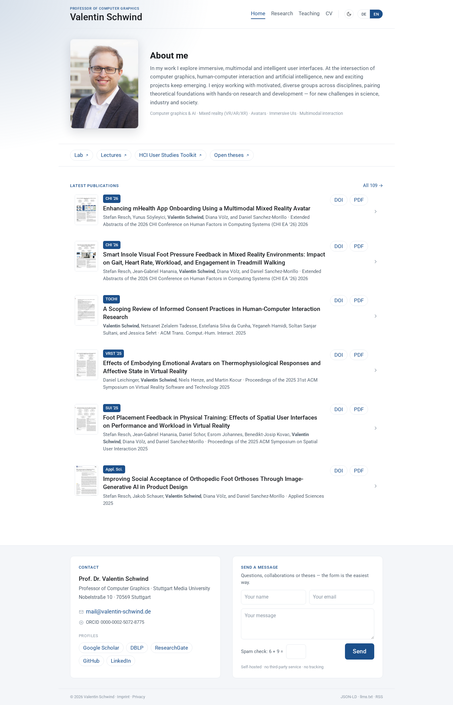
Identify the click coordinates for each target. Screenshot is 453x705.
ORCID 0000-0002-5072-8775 (115, 622)
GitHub (91, 661)
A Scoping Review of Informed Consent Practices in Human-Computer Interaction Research (211, 313)
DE (363, 14)
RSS (379, 696)
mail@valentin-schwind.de (118, 612)
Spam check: (262, 651)
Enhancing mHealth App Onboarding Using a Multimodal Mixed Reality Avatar (206, 208)
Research (282, 13)
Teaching (309, 13)
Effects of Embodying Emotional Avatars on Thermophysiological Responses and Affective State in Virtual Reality (212, 367)
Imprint (123, 696)
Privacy (138, 696)
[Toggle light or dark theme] (349, 14)
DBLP (137, 648)
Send (359, 651)
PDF (359, 200)
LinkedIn (121, 661)
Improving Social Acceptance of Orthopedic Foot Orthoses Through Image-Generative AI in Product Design (203, 483)
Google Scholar (101, 648)
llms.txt (366, 696)
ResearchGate (171, 648)
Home (258, 13)
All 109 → (373, 185)
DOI (338, 200)
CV (329, 13)
